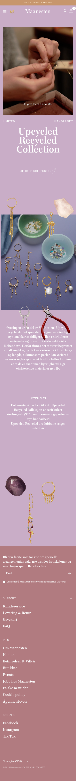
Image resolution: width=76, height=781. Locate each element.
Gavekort (10, 619)
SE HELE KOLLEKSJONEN (38, 171)
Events (8, 674)
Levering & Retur (17, 613)
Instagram (11, 729)
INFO (6, 640)
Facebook (10, 723)
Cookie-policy (14, 694)
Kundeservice (14, 606)
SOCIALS (9, 715)
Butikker (10, 668)
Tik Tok (9, 736)
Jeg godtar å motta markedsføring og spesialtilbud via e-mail (36, 582)
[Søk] (65, 11)
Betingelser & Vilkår (19, 661)
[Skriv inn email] (69, 573)
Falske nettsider (15, 688)
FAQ (6, 626)
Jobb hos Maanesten (19, 681)
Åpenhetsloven (15, 701)
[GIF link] (12, 11)
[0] (70, 11)
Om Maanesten (15, 648)
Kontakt (9, 654)
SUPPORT (9, 598)
